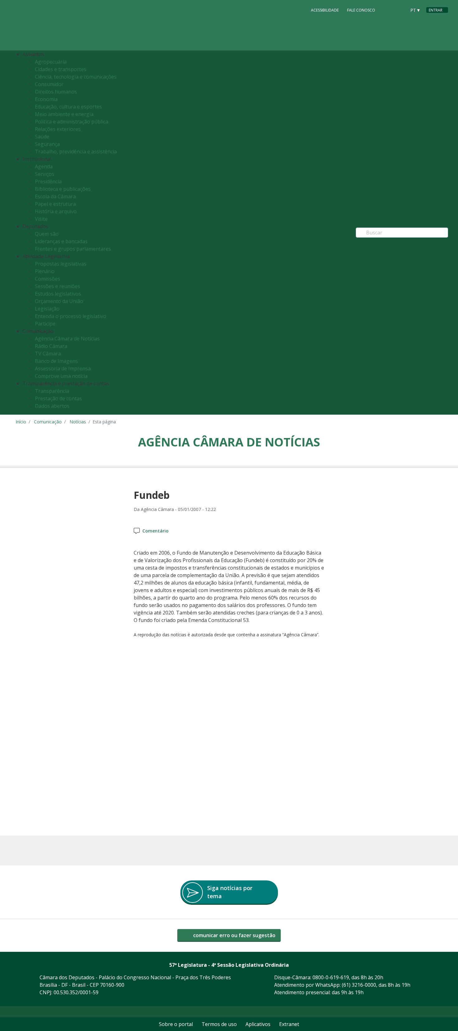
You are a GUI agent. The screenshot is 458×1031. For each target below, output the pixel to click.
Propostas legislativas (60, 263)
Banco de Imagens (56, 361)
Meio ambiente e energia (64, 114)
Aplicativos (258, 1024)
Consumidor (49, 84)
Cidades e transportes (60, 69)
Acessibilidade (325, 10)
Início (21, 422)
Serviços (44, 174)
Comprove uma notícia (61, 376)
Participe (45, 323)
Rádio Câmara (51, 346)
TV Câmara (48, 353)
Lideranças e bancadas (61, 241)
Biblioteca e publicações (63, 188)
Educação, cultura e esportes (68, 106)
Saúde (42, 136)
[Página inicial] (53, 25)
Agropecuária (51, 61)
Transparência (52, 391)
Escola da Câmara (55, 196)
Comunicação (48, 422)
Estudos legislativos (58, 293)
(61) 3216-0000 (359, 984)
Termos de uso (219, 1024)
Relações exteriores (58, 129)
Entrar (435, 10)
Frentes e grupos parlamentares (73, 248)
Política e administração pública (71, 121)
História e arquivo (56, 211)
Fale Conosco (361, 10)
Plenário (45, 271)
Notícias (77, 422)
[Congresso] (387, 9)
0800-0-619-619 (330, 977)
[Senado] (399, 9)
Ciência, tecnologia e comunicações (76, 76)
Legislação (47, 308)
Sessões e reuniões (57, 286)
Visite (41, 218)
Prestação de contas (58, 398)
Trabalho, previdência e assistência (76, 151)
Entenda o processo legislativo (70, 316)
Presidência (48, 181)
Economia (46, 99)
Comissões (47, 278)
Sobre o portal (176, 1024)
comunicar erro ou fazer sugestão (233, 935)
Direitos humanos (56, 91)
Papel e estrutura (55, 203)
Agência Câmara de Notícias (67, 338)
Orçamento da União (59, 301)
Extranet (289, 1024)
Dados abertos (52, 405)
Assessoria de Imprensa (63, 368)
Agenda (44, 166)
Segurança (47, 144)
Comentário (155, 531)
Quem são (47, 233)
